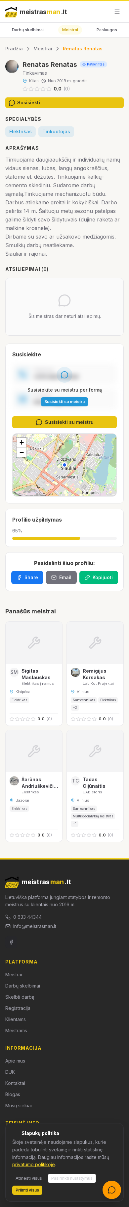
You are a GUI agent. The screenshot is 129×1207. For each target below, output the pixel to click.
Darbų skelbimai (28, 29)
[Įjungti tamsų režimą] (102, 12)
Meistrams (16, 1030)
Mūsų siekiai (18, 1105)
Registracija (17, 1008)
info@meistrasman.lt (34, 926)
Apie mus (15, 1061)
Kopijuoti (103, 577)
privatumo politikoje (33, 1164)
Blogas (12, 1094)
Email (65, 577)
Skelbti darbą (19, 997)
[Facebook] (11, 942)
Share (31, 577)
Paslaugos (107, 29)
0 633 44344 (27, 917)
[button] (64, 465)
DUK (10, 1072)
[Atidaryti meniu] (117, 11)
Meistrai (70, 29)
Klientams (15, 1019)
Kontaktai (15, 1083)
